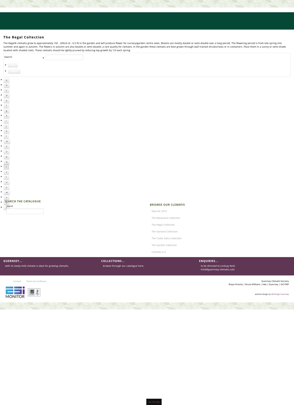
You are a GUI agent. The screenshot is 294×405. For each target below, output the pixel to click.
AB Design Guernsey (280, 294)
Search (9, 206)
